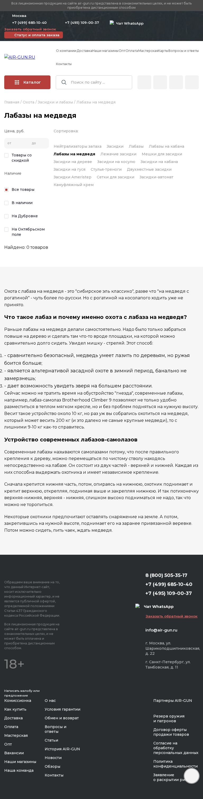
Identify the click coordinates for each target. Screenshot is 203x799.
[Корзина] (192, 82)
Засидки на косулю (116, 161)
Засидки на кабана (159, 161)
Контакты (64, 64)
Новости (53, 757)
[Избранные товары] (176, 82)
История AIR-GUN (62, 749)
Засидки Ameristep (72, 177)
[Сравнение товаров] (160, 82)
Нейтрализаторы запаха (78, 146)
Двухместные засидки (149, 169)
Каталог (32, 82)
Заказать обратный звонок (30, 29)
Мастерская (148, 51)
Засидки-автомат (156, 177)
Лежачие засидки (118, 154)
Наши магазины (105, 51)
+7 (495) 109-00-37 (82, 22)
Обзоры (52, 766)
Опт (122, 51)
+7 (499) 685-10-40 (29, 22)
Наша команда (19, 770)
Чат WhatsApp (129, 23)
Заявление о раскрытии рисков (173, 777)
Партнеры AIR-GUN (172, 700)
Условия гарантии (62, 709)
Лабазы (136, 146)
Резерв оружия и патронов (168, 718)
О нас (50, 700)
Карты (163, 51)
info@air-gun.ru (161, 630)
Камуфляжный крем (74, 184)
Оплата (132, 51)
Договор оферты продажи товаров (171, 732)
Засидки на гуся (69, 169)
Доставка (84, 51)
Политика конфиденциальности (175, 764)
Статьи (51, 740)
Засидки (115, 146)
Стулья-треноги (106, 169)
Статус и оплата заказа (36, 35)
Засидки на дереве (73, 161)
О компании (66, 51)
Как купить (15, 709)
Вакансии (14, 753)
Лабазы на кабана (166, 146)
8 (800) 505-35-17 (166, 575)
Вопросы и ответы (183, 51)
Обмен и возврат (62, 718)
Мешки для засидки (162, 154)
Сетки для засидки (115, 177)
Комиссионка (17, 700)
